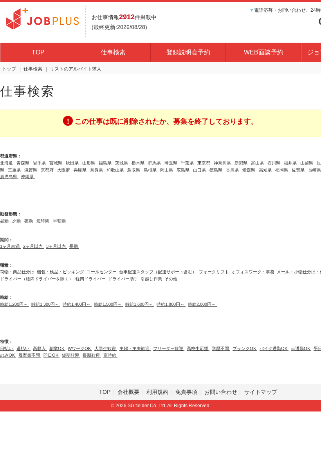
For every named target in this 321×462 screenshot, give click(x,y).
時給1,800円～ (171, 304)
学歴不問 (221, 348)
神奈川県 (223, 163)
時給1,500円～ (108, 304)
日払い (7, 348)
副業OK (57, 348)
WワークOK (80, 348)
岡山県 (167, 170)
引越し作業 (151, 278)
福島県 (106, 163)
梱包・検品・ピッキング (60, 271)
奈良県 (97, 170)
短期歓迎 (71, 355)
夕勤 (17, 220)
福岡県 (282, 170)
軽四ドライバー (91, 278)
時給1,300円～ (45, 304)
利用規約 (157, 392)
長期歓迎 (92, 355)
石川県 (274, 163)
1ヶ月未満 (10, 246)
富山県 (258, 163)
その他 (170, 278)
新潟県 (241, 163)
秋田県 (73, 163)
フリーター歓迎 (168, 348)
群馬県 (155, 163)
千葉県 (188, 163)
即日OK (51, 355)
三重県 (15, 170)
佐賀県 (299, 170)
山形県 (89, 163)
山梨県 (307, 163)
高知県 (266, 170)
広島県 (184, 170)
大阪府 (64, 170)
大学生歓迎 (105, 348)
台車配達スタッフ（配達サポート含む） (158, 271)
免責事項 (186, 392)
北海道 (7, 163)
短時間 (43, 220)
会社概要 (128, 392)
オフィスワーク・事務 (252, 271)
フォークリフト (214, 271)
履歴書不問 (29, 355)
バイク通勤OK (274, 348)
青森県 (23, 163)
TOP (38, 52)
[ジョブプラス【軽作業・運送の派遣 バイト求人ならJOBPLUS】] (42, 18)
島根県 (151, 170)
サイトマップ (260, 392)
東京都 (204, 163)
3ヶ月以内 (56, 246)
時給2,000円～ (202, 304)
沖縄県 (28, 176)
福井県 (291, 163)
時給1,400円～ (77, 304)
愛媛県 (249, 170)
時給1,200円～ (14, 304)
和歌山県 (115, 170)
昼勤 (5, 220)
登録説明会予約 (188, 52)
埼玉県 (171, 163)
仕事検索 (113, 52)
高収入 (40, 348)
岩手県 (40, 163)
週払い (23, 348)
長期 (74, 246)
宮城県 (56, 163)
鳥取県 (134, 170)
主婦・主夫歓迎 (135, 348)
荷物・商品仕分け (17, 271)
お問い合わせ (220, 392)
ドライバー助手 (123, 278)
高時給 (110, 355)
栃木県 (139, 163)
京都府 (48, 170)
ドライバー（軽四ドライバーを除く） (36, 278)
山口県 (200, 170)
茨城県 (122, 163)
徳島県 (216, 170)
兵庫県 (81, 170)
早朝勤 (60, 220)
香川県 (233, 170)
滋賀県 (31, 170)
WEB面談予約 (263, 52)
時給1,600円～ (139, 304)
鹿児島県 (9, 176)
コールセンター (102, 271)
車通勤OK (301, 348)
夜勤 (29, 220)
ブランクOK (245, 348)
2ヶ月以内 (33, 246)
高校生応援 (198, 348)
